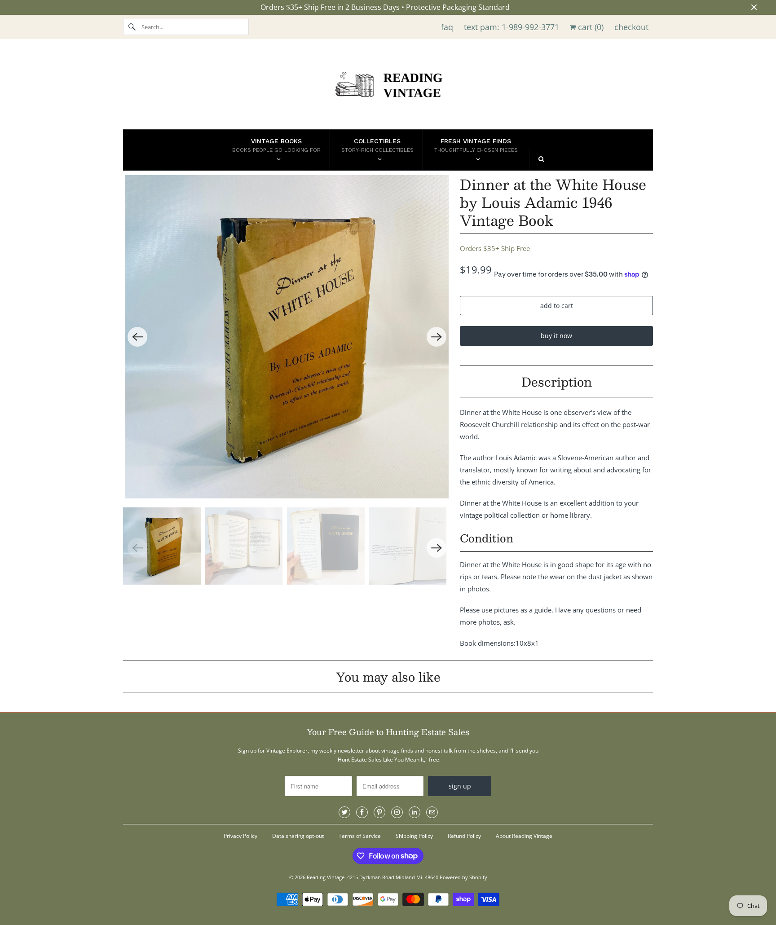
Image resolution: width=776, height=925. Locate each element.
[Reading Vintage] (388, 86)
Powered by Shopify (463, 877)
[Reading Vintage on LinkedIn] (414, 812)
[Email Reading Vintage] (432, 812)
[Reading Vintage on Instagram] (397, 812)
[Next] (436, 337)
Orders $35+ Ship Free (495, 248)
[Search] (132, 27)
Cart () (590, 27)
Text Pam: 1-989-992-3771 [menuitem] (511, 27)
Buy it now (556, 335)
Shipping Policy (414, 836)
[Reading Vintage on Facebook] (362, 812)
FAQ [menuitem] (447, 27)
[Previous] (137, 337)
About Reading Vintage (524, 836)
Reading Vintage (325, 877)
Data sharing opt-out (298, 836)
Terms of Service (360, 836)
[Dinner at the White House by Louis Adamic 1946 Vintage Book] (287, 336)
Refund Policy (464, 836)
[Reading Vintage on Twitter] (344, 812)
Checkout (631, 27)
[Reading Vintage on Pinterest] (379, 812)
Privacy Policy (240, 836)
